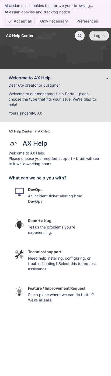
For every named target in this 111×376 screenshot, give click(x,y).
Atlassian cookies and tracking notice (37, 12)
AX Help (44, 131)
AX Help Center (21, 131)
